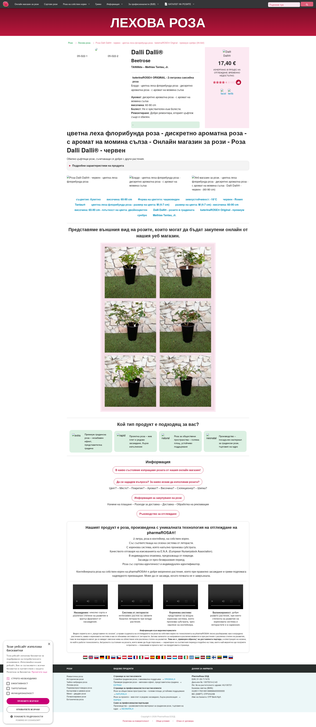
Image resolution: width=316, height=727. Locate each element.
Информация (113, 4)
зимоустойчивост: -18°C (201, 199)
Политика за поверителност (136, 720)
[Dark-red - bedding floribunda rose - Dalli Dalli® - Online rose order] (91, 657)
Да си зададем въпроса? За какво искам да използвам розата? (158, 482)
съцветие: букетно (88, 199)
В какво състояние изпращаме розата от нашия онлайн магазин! (158, 470)
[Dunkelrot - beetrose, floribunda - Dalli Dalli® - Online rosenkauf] (124, 657)
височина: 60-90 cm (119, 199)
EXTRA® (118, 685)
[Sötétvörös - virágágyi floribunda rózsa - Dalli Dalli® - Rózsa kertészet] (85, 657)
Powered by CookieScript (28, 720)
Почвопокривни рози (76, 696)
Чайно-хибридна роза (77, 682)
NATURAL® (121, 693)
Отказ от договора (185, 720)
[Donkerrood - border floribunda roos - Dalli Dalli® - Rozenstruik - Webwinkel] (169, 657)
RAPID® (117, 699)
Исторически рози (75, 679)
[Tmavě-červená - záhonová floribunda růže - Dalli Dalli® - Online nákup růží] (119, 657)
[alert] (28, 682)
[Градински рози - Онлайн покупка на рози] (307, 4)
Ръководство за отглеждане (158, 514)
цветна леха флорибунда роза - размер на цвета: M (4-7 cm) (130, 204)
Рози (70, 42)
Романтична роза (75, 676)
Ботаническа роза (75, 699)
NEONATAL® (127, 708)
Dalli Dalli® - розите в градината (173, 210)
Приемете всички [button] (28, 701)
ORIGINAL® (169, 679)
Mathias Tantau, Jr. (164, 215)
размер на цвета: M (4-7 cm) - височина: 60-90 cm (206, 204)
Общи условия (163, 720)
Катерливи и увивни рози (78, 690)
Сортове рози (50, 4)
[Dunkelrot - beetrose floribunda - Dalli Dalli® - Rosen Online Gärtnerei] (102, 657)
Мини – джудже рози (76, 693)
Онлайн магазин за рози (27, 4)
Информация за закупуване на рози (158, 498)
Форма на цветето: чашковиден (159, 199)
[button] (28, 716)
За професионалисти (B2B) (142, 4)
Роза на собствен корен (75, 4)
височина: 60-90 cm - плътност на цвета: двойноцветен (111, 210)
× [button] (49, 644)
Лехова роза (84, 42)
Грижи (98, 4)
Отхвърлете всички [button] (28, 709)
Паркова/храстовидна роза (79, 687)
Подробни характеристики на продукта (98, 165)
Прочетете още (39, 672)
